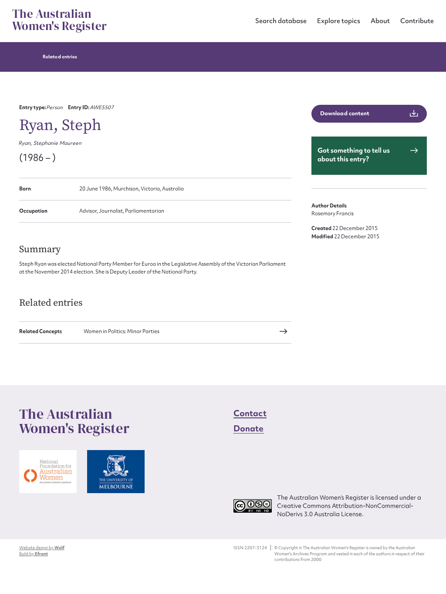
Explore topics (338, 20)
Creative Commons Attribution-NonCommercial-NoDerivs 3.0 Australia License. (345, 510)
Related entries (60, 56)
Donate (248, 428)
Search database (281, 20)
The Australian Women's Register (59, 20)
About (380, 20)
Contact (250, 413)
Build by (33, 554)
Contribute (417, 20)
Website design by (41, 548)
